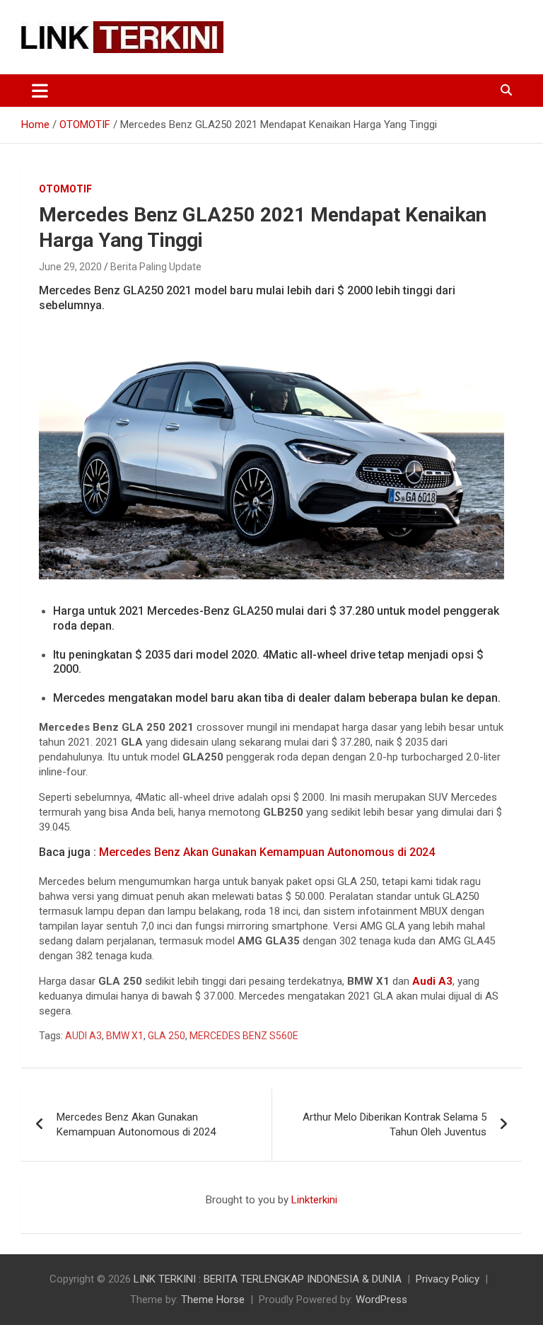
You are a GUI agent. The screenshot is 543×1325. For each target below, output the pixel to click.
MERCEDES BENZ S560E (243, 1035)
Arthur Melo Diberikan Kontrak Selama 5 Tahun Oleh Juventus (394, 1124)
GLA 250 (166, 1035)
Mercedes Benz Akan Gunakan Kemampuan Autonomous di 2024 (267, 852)
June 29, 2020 (70, 266)
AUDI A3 (83, 1035)
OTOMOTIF (65, 189)
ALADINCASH (63, 1214)
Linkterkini (314, 1199)
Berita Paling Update (156, 266)
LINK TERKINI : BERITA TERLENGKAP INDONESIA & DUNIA (268, 1279)
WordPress (381, 1299)
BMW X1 (125, 1035)
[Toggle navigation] (40, 90)
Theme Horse (213, 1299)
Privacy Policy (447, 1279)
